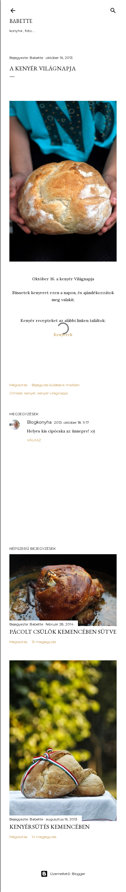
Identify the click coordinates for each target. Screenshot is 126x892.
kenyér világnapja (53, 393)
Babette (20, 21)
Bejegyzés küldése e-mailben (56, 385)
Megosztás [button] (18, 385)
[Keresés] (113, 9)
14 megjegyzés (44, 837)
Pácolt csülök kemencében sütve (62, 631)
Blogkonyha (39, 422)
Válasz (34, 440)
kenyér (30, 393)
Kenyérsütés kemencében (49, 826)
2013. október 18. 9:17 (71, 422)
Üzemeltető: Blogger (67, 873)
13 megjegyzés (44, 642)
